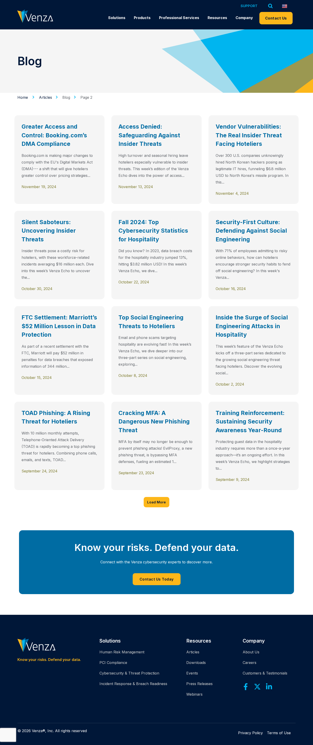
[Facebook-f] (245, 686)
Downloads (196, 662)
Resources (217, 17)
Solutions (116, 17)
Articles (192, 652)
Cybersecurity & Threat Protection (129, 673)
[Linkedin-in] (269, 686)
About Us (251, 652)
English (286, 6)
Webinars (194, 694)
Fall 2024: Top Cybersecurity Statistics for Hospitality (153, 231)
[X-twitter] (257, 686)
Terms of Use (279, 733)
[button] (156, 502)
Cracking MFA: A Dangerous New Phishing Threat (154, 421)
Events (192, 673)
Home (22, 97)
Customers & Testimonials (265, 673)
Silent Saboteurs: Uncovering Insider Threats (49, 231)
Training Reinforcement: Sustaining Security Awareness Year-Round (250, 421)
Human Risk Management (121, 652)
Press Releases (199, 683)
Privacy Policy (250, 733)
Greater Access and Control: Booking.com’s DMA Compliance (54, 135)
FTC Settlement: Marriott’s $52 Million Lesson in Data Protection (59, 326)
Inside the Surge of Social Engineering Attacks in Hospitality (252, 326)
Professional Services (179, 17)
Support (249, 6)
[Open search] (270, 6)
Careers (249, 662)
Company (244, 17)
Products (142, 17)
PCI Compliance (113, 662)
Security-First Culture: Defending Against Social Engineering (251, 231)
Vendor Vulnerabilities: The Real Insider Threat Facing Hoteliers (249, 135)
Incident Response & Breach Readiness (133, 683)
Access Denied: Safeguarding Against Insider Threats (149, 135)
